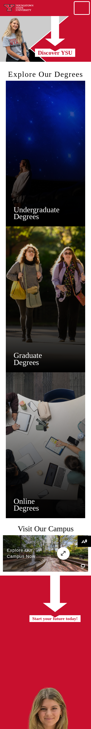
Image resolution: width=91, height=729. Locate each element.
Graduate (28, 355)
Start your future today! (55, 618)
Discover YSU (55, 53)
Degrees (26, 216)
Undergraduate (36, 209)
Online (24, 501)
